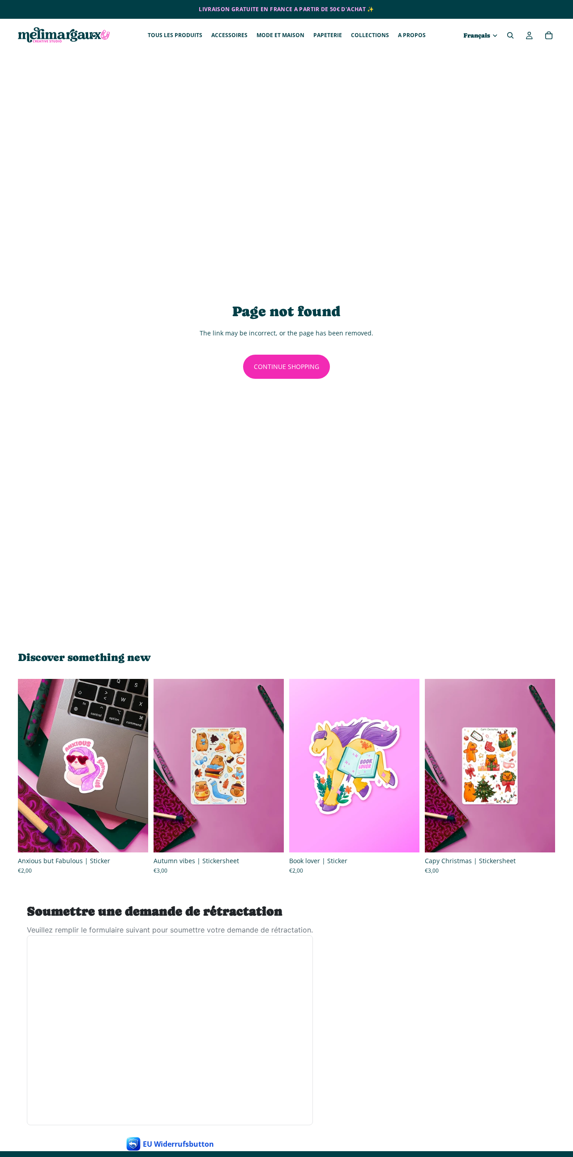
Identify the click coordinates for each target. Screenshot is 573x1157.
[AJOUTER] (134, 839)
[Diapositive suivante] (270, 766)
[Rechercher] (510, 35)
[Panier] (549, 35)
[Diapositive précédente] (167, 766)
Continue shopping (286, 366)
